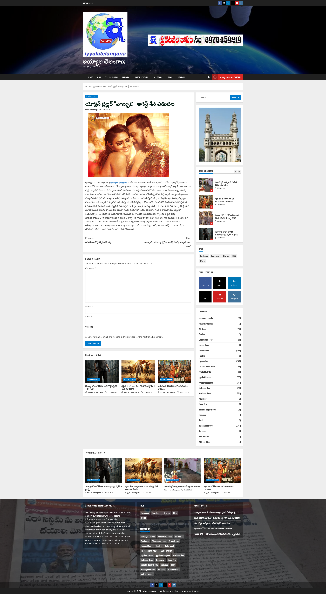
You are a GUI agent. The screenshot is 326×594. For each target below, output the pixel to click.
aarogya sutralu (206, 318)
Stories (226, 256)
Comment (90, 268)
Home (90, 77)
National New (204, 388)
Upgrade (181, 77)
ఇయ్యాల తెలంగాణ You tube (230, 77)
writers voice (204, 441)
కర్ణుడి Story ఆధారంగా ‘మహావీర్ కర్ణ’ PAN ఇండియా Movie (138, 387)
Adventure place (206, 323)
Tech (201, 420)
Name (89, 306)
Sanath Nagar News (207, 409)
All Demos (158, 77)
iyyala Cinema (92, 96)
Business (204, 256)
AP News (202, 328)
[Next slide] (239, 171)
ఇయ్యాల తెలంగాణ (104, 61)
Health (202, 355)
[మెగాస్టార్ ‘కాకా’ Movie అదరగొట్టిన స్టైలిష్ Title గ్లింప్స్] (102, 371)
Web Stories (204, 436)
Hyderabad (203, 361)
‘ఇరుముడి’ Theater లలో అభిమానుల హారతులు (173, 387)
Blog (99, 77)
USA (234, 256)
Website (89, 326)
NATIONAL (126, 77)
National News (205, 393)
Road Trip (203, 404)
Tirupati (202, 431)
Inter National (141, 77)
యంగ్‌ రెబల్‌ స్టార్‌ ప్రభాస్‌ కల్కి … (99, 240)
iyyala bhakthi (205, 371)
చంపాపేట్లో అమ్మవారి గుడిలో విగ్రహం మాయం (182, 486)
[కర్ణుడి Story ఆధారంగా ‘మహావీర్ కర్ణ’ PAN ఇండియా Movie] (138, 371)
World (202, 260)
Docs (170, 77)
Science (202, 414)
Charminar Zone (206, 339)
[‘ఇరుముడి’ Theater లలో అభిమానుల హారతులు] (174, 371)
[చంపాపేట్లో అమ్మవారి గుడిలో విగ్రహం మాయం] (182, 470)
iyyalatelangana (92, 522)
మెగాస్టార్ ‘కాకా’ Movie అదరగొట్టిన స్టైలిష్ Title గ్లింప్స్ (101, 387)
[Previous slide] (235, 171)
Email (88, 316)
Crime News (204, 345)
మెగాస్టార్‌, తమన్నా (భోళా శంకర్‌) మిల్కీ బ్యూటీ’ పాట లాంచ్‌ (167, 242)
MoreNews (180, 591)
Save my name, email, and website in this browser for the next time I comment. (125, 336)
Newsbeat (215, 256)
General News (204, 350)
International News (207, 366)
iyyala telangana (93, 109)
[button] (84, 77)
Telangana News (111, 77)
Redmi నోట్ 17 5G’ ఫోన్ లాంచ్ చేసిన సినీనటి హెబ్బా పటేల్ (206, 200)
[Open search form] (209, 77)
